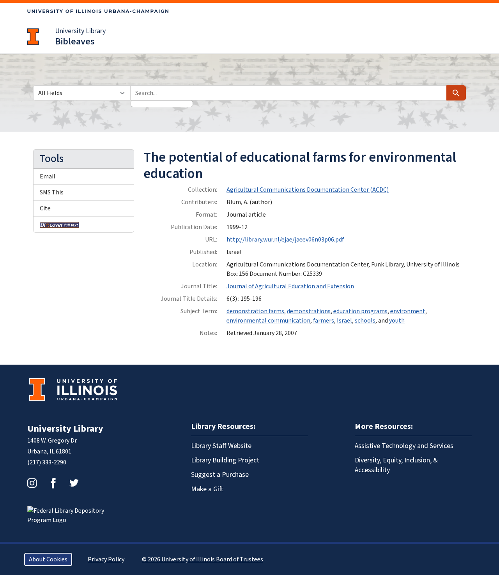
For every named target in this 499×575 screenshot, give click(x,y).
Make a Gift (207, 489)
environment (407, 311)
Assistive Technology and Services (404, 446)
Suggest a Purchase (220, 475)
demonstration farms (255, 311)
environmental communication (268, 320)
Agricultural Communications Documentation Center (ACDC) (307, 189)
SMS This (52, 192)
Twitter (74, 483)
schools (365, 320)
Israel (344, 320)
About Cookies (48, 559)
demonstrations (309, 311)
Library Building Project (225, 460)
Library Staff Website (221, 446)
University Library (80, 31)
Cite (45, 208)
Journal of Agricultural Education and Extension (290, 286)
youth (397, 320)
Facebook (53, 483)
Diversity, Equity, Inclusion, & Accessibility (396, 465)
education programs (360, 311)
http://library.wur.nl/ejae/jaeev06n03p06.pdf (285, 239)
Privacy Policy (106, 559)
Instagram (32, 483)
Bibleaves (75, 41)
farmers (323, 320)
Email (47, 176)
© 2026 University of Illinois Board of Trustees (202, 559)
